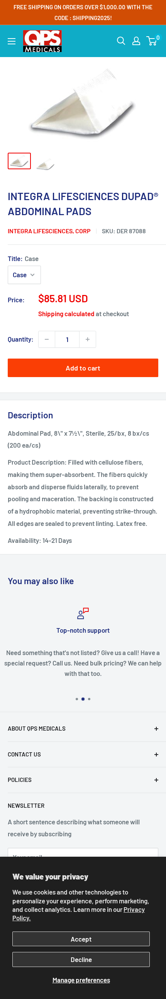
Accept (81, 939)
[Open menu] (11, 41)
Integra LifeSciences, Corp (49, 230)
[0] (152, 40)
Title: (23, 258)
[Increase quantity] (88, 339)
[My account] (136, 41)
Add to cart (83, 368)
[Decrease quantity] (47, 339)
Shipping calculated (66, 313)
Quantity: (21, 339)
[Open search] (121, 41)
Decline (81, 959)
